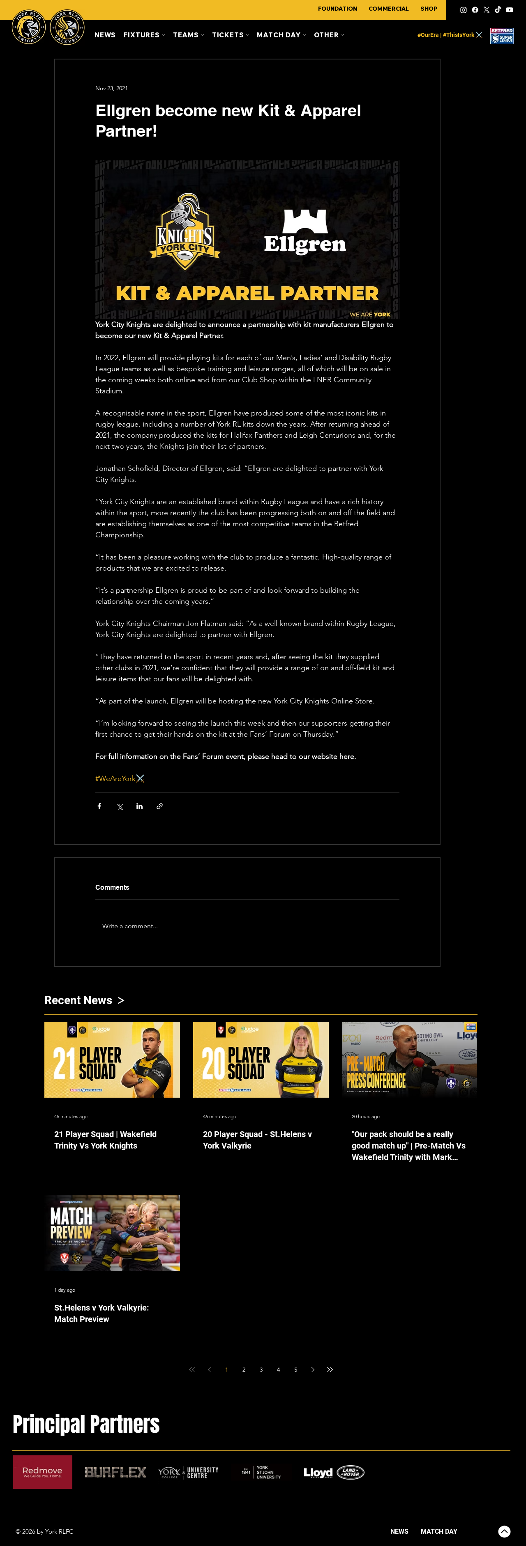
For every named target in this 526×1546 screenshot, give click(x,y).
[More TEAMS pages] (202, 35)
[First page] (192, 1369)
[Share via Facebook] (99, 806)
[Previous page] (209, 1369)
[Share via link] (160, 806)
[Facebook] (475, 10)
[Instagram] (463, 10)
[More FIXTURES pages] (163, 35)
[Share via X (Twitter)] (119, 806)
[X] (486, 10)
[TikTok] (498, 10)
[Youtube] (509, 10)
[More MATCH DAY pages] (304, 35)
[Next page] (312, 1369)
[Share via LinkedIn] (139, 806)
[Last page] (330, 1369)
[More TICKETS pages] (247, 35)
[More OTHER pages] (342, 35)
